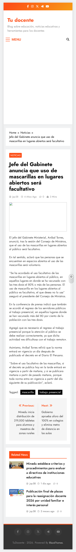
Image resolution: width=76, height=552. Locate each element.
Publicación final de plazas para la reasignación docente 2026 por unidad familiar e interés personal (46, 498)
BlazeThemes (56, 542)
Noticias (15, 155)
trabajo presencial (50, 392)
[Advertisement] (38, 83)
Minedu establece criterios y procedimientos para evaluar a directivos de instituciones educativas (45, 470)
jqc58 (15, 196)
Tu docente (20, 20)
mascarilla (28, 392)
